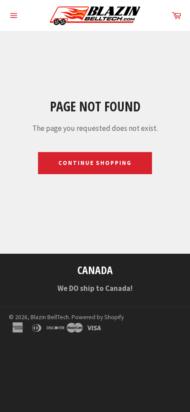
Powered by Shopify (98, 317)
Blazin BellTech (49, 317)
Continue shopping (95, 163)
